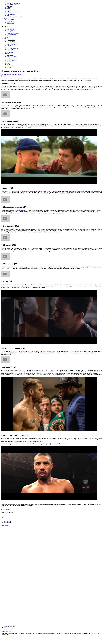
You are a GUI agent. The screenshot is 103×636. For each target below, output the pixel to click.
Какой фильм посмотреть (13, 3)
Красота (6, 26)
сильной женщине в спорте (17, 210)
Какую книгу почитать (12, 4)
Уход (8, 37)
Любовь (6, 38)
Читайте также (7, 521)
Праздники (9, 6)
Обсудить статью (5, 506)
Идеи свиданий (11, 41)
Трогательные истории (12, 61)
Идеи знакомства (11, 40)
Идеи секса (9, 45)
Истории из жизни (11, 60)
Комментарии (7, 522)
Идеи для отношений (12, 44)
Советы (9, 25)
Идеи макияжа (10, 29)
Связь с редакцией (8, 628)
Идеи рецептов (10, 49)
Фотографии (10, 7)
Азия (8, 11)
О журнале (6, 63)
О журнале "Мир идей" (10, 626)
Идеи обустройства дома (13, 48)
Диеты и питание (11, 34)
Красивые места (11, 14)
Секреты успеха (11, 22)
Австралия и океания (12, 12)
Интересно (6, 53)
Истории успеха (11, 21)
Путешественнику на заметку (14, 16)
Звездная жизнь (11, 23)
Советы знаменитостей (13, 33)
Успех (5, 18)
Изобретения (10, 55)
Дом (5, 46)
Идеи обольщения (11, 42)
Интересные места (11, 57)
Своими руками (11, 51)
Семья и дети (10, 52)
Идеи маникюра (11, 30)
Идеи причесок (10, 27)
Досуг (5, 1)
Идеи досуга (4, 74)
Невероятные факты (12, 56)
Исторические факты (12, 59)
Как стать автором (11, 66)
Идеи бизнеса (10, 19)
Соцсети (9, 67)
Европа (8, 15)
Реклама (9, 64)
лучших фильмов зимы (52, 444)
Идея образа (10, 31)
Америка (9, 10)
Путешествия (7, 8)
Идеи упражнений (11, 36)
